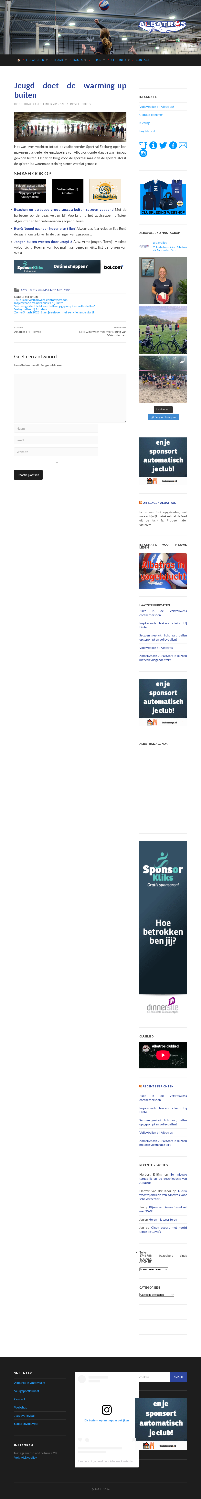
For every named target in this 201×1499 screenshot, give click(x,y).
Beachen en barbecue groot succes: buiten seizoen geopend (64, 209)
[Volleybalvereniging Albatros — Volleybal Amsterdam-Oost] (162, 27)
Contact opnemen (151, 114)
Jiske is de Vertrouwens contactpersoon (41, 299)
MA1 (46, 289)
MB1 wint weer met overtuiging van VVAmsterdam (102, 331)
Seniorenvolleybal (26, 1423)
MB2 (67, 289)
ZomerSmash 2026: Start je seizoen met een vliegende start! (105, 190)
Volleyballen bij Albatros (67, 191)
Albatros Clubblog (76, 104)
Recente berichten (158, 1086)
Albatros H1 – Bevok (27, 330)
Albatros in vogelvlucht (29, 1382)
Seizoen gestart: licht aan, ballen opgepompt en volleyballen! (30, 191)
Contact (143, 60)
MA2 (53, 289)
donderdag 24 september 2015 (36, 104)
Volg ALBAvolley (25, 1457)
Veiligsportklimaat (26, 1391)
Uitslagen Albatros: (159, 502)
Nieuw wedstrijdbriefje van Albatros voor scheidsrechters (163, 1195)
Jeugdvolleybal (24, 1415)
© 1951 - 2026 (100, 1489)
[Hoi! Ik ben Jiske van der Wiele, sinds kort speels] (163, 280)
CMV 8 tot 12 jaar (31, 289)
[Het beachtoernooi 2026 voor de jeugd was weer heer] (163, 379)
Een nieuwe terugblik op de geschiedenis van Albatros (163, 1178)
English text (147, 131)
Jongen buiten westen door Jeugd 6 (43, 242)
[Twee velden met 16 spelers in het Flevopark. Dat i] (163, 330)
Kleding (144, 123)
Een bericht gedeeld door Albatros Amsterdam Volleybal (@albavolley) (121, 1461)
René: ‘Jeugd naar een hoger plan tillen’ (45, 228)
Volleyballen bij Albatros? (156, 106)
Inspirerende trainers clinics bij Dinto (38, 303)
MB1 (60, 289)
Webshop (20, 1407)
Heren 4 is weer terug (163, 1219)
